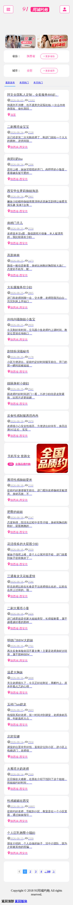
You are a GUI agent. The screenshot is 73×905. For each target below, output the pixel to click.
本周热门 (24, 82)
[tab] (10, 82)
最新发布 (10, 82)
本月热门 (38, 82)
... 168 (47, 871)
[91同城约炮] (36, 9)
